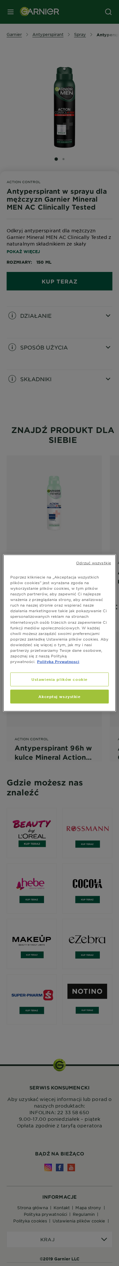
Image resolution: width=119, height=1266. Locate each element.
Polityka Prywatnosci (58, 661)
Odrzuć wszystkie (93, 562)
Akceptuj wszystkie (59, 696)
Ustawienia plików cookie (59, 679)
